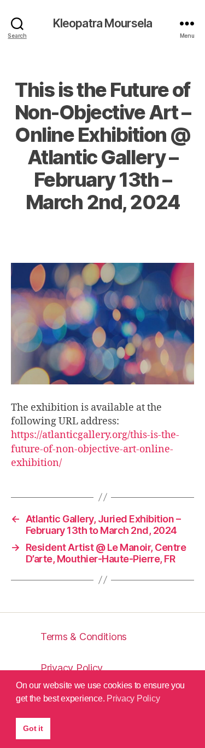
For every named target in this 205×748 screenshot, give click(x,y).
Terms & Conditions (83, 636)
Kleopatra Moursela (102, 23)
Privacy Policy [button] (133, 698)
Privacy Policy (71, 668)
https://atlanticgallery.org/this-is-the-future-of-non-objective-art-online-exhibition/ (95, 449)
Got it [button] (33, 728)
